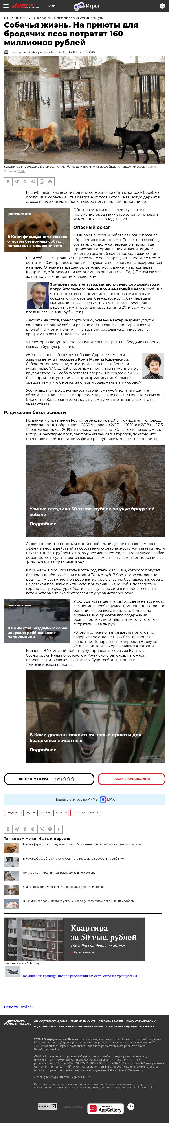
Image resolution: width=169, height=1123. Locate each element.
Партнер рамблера (72, 1106)
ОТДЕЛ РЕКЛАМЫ (45, 1026)
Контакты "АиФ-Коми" (141, 1021)
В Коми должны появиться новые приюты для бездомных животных (85, 737)
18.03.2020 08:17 (14, 18)
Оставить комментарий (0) (132, 779)
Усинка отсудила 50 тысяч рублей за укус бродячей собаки (92, 511)
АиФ (21, 171)
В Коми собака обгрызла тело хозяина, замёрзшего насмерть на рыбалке (73, 858)
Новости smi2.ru (18, 1007)
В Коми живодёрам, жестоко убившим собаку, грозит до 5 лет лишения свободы (78, 901)
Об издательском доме (50, 1021)
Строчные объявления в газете (81, 1026)
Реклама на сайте (82, 1021)
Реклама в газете (111, 1021)
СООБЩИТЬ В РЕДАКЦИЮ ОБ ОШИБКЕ (130, 1026)
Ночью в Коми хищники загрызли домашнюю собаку (59, 872)
